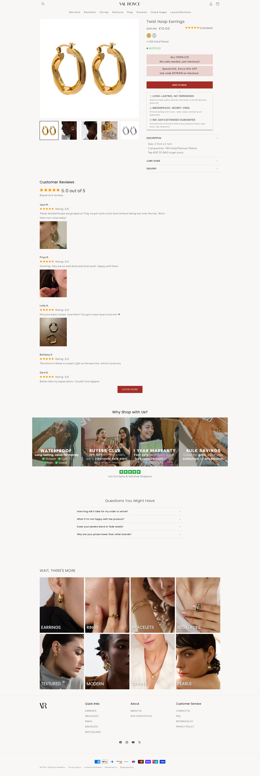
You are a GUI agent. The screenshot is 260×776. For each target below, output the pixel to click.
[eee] (180, 84)
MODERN (95, 683)
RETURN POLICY (184, 721)
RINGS (93, 627)
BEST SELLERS (93, 732)
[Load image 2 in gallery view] (69, 130)
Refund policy (111, 767)
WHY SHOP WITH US (141, 716)
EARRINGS (51, 627)
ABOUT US (136, 710)
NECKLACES (189, 627)
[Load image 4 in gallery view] (109, 130)
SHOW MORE (130, 389)
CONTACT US (183, 710)
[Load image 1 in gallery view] (49, 130)
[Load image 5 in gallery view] (129, 130)
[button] (43, 4)
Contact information (93, 767)
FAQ (178, 716)
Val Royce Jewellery (56, 767)
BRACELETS (143, 627)
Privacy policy (74, 767)
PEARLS (185, 683)
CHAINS (139, 683)
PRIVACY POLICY (185, 726)
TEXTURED (51, 683)
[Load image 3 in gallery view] (89, 130)
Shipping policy (127, 767)
